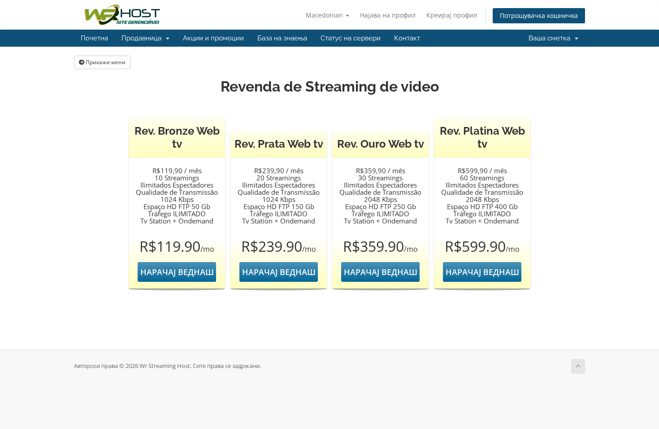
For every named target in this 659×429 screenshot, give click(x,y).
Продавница (143, 38)
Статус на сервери (351, 38)
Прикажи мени (105, 62)
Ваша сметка (551, 38)
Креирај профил (451, 15)
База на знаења (282, 38)
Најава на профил (388, 15)
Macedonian (325, 15)
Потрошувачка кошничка (539, 15)
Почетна (94, 38)
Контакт (407, 38)
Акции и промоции (213, 38)
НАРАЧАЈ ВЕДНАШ (177, 272)
